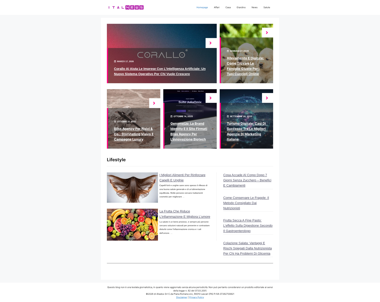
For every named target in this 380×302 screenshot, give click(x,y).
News (255, 7)
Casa (228, 7)
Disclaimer (181, 297)
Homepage (202, 7)
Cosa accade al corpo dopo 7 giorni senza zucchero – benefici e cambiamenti (247, 180)
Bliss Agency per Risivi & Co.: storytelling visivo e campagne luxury (134, 134)
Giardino (241, 7)
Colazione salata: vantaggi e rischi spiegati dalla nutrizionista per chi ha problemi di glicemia (247, 248)
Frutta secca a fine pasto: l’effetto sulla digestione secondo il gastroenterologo (248, 225)
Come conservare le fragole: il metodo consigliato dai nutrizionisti (246, 203)
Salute (266, 7)
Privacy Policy (196, 297)
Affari (217, 7)
